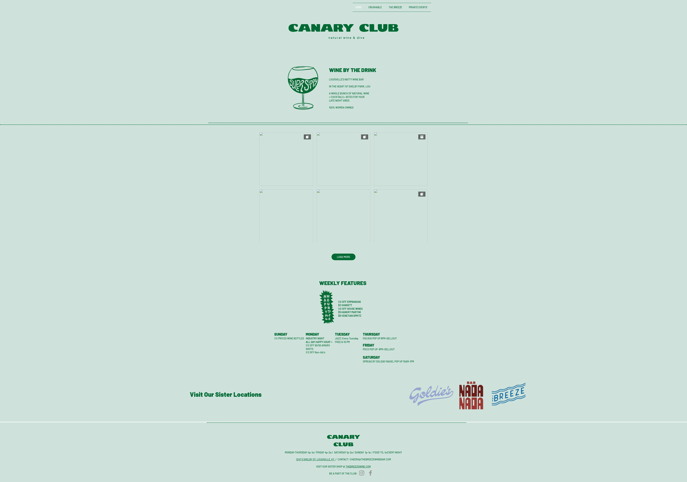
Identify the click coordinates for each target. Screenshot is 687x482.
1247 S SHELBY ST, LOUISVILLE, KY (315, 459)
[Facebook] (370, 472)
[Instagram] (361, 472)
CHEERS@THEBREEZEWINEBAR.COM (370, 459)
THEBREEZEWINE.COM (358, 466)
